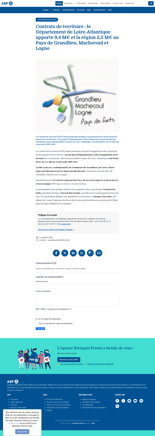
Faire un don (117, 3)
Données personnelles (91, 402)
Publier (59, 3)
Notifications (93, 3)
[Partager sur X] (64, 253)
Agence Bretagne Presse (74, 420)
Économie (81, 10)
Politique (56, 10)
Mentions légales (89, 399)
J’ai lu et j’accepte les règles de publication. (55, 323)
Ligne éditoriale (17, 402)
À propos (14, 399)
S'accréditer (81, 3)
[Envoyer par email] (98, 253)
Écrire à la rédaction (55, 399)
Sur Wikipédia (87, 405)
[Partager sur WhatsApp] (81, 253)
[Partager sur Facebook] (56, 253)
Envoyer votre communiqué (58, 402)
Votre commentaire (43, 291)
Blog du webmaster (18, 407)
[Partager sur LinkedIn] (73, 253)
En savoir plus (13, 423)
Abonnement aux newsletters (94, 407)
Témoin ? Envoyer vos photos (58, 405)
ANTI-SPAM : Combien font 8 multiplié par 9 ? (54, 309)
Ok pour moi (22, 432)
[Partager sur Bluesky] (90, 253)
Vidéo (109, 10)
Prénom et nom (42, 281)
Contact (14, 405)
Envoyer (41, 329)
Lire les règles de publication (49, 319)
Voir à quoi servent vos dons (71, 364)
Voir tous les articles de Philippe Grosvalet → (56, 230)
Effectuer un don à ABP (69, 360)
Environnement (99, 10)
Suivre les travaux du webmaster (101, 364)
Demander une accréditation (58, 407)
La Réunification (68, 10)
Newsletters (106, 3)
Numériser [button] (68, 3)
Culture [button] (46, 10)
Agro (89, 10)
